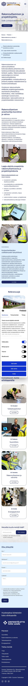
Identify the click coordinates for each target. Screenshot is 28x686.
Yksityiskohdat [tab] (14, 315)
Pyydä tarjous (7, 25)
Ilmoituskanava (6, 662)
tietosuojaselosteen (16, 590)
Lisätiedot (4, 575)
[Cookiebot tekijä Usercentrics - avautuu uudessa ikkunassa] (19, 311)
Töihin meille (5, 656)
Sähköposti (4, 559)
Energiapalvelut (14, 512)
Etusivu (3, 34)
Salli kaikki (14, 363)
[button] (25, 4)
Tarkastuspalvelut (14, 409)
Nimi (3, 551)
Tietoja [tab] (23, 315)
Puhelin (3, 567)
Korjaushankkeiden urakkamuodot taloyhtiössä (12, 54)
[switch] (24, 347)
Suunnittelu (14, 442)
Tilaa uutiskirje (21, 532)
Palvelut (9, 34)
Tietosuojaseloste (6, 659)
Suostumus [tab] (5, 315)
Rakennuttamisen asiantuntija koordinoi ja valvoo (11, 47)
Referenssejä (7, 57)
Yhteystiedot (5, 653)
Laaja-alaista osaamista (9, 50)
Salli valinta (14, 368)
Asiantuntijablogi (5, 247)
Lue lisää (14, 282)
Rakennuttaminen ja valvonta (8, 37)
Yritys (3, 651)
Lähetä (5, 600)
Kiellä (14, 373)
